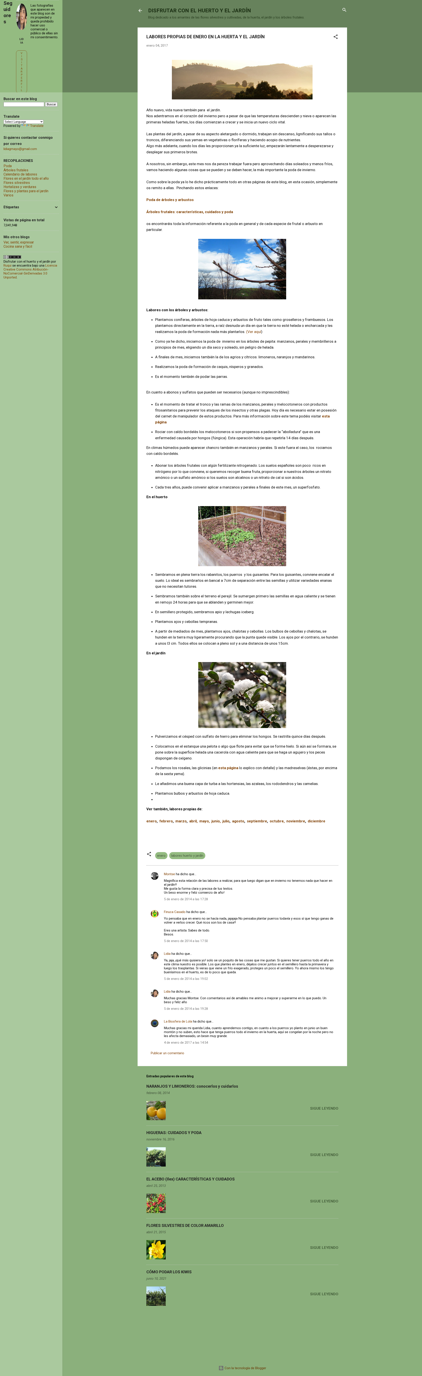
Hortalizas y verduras (20, 187)
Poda (8, 166)
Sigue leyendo (324, 1108)
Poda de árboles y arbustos (170, 200)
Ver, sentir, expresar (19, 242)
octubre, (278, 821)
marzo (181, 821)
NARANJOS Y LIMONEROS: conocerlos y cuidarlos (192, 1086)
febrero (165, 821)
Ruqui (7, 265)
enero (151, 821)
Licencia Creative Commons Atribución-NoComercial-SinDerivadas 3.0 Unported (30, 271)
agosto (238, 821)
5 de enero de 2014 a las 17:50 (186, 941)
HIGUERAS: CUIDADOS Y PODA (174, 1132)
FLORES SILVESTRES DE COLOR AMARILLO (185, 1225)
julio (225, 821)
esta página (228, 768)
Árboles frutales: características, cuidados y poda (189, 212)
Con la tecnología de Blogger (245, 1368)
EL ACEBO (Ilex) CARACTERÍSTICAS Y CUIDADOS (190, 1179)
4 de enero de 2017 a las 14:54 (186, 1043)
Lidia (167, 954)
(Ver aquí (253, 331)
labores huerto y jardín (187, 856)
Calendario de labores (20, 174)
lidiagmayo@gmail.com (20, 149)
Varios (8, 195)
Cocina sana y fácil (18, 246)
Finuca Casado (175, 912)
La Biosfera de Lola (178, 1021)
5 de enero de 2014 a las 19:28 (186, 1009)
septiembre (257, 821)
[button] (335, 37)
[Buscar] (344, 10)
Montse (169, 874)
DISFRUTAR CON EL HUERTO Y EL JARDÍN (199, 10)
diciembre (316, 821)
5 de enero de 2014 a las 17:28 (186, 899)
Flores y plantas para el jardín (26, 191)
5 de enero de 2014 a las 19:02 (186, 979)
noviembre (295, 821)
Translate (37, 126)
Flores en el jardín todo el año (26, 178)
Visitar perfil (21, 72)
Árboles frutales (16, 170)
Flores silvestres (17, 183)
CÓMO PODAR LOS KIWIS (169, 1272)
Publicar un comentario (167, 1053)
